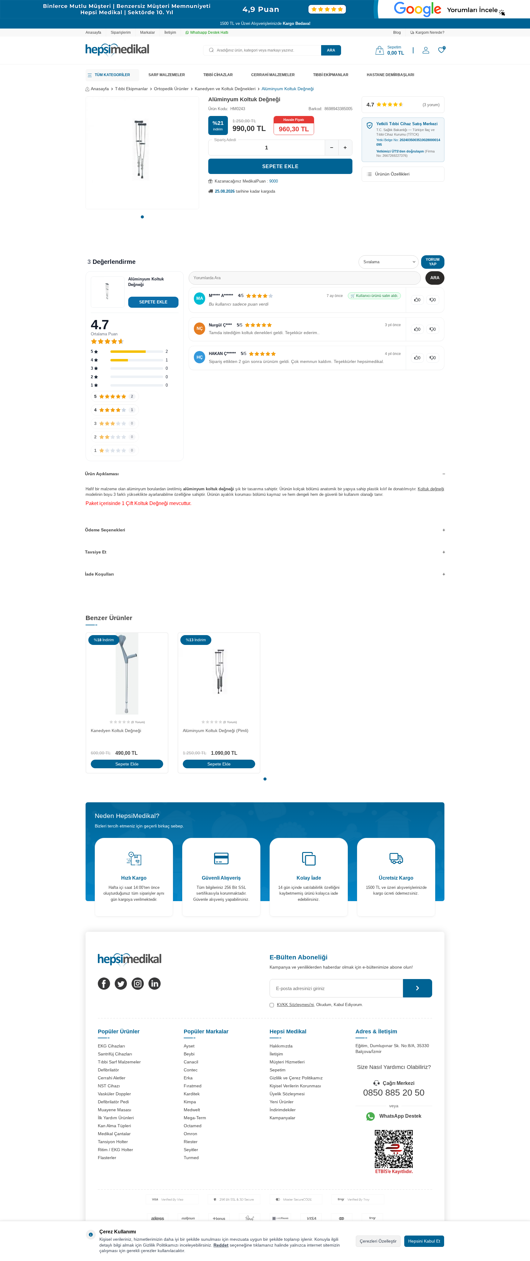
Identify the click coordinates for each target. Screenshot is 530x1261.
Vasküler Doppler (114, 1093)
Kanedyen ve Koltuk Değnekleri (225, 88)
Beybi (189, 1053)
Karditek (192, 1093)
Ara (331, 50)
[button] (142, 216)
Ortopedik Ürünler (171, 88)
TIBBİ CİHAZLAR (218, 75)
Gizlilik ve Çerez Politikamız (296, 1077)
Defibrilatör (108, 1069)
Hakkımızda (281, 1045)
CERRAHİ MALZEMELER (273, 75)
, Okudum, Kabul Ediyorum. (320, 1004)
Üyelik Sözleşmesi (287, 1093)
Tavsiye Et (95, 552)
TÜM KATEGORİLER (112, 75)
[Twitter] (121, 984)
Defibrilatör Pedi (113, 1101)
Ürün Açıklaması (102, 473)
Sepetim (278, 1069)
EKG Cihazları (111, 1045)
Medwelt (192, 1109)
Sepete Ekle (280, 166)
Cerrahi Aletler (111, 1077)
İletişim (170, 32)
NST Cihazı (109, 1085)
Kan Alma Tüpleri (114, 1125)
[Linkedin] (154, 984)
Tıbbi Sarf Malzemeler (119, 1061)
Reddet (221, 1245)
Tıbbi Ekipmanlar (131, 88)
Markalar (147, 32)
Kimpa (190, 1101)
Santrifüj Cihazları (115, 1053)
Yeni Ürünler (282, 1101)
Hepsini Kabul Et (424, 1241)
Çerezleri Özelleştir (378, 1241)
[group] (142, 153)
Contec (191, 1069)
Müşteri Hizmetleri (287, 1061)
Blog (397, 32)
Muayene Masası (114, 1109)
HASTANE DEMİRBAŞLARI (390, 75)
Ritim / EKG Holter (115, 1149)
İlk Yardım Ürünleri (116, 1117)
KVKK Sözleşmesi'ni (295, 1004)
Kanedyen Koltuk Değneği (116, 730)
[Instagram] (138, 984)
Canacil (191, 1061)
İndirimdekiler (283, 1109)
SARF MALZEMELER (166, 75)
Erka (188, 1077)
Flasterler (107, 1157)
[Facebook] (104, 984)
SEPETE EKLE (153, 302)
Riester (191, 1141)
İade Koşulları (99, 574)
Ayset (189, 1045)
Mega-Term (195, 1117)
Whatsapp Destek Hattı (209, 32)
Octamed (193, 1125)
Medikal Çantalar (114, 1133)
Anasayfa (93, 32)
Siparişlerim (121, 32)
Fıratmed (193, 1085)
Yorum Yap (433, 261)
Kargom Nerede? (430, 32)
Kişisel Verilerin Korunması (295, 1085)
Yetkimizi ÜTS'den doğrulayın (405, 153)
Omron (190, 1133)
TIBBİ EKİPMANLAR (330, 75)
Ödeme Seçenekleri (105, 529)
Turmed (191, 1157)
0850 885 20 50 (393, 1092)
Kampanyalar (282, 1117)
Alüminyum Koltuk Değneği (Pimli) (215, 730)
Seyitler (191, 1149)
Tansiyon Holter (113, 1141)
